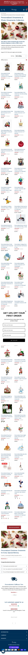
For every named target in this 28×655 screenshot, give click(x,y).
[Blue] (15, 498)
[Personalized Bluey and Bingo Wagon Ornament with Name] (7, 124)
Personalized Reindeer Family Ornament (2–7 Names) (20, 132)
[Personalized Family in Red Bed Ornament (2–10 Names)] (7, 105)
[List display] (26, 60)
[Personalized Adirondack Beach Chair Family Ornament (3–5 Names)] (21, 505)
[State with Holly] (4, 421)
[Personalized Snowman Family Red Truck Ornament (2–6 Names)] (7, 162)
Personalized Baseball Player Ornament (19, 473)
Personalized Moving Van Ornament (6, 491)
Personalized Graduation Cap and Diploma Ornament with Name (6, 94)
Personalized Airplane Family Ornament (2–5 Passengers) (20, 265)
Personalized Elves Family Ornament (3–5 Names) (6, 360)
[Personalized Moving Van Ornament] (7, 484)
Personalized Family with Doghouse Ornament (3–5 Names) (7, 151)
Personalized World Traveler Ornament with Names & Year (20, 189)
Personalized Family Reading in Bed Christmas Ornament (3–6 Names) (20, 75)
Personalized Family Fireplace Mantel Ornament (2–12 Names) (6, 75)
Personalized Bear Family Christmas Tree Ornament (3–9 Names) (7, 246)
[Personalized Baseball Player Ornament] (21, 467)
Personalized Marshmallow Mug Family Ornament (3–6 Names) (7, 284)
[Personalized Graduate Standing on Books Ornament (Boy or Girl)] (7, 181)
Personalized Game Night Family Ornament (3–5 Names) (20, 437)
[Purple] (17, 498)
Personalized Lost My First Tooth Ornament (6, 512)
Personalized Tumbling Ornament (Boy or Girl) (6, 207)
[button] (12, 595)
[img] (14, 604)
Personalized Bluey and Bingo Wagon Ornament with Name (6, 132)
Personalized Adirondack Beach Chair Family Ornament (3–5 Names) (20, 513)
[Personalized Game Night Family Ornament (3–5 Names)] (21, 428)
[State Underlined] (2, 421)
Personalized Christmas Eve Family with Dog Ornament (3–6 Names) (21, 208)
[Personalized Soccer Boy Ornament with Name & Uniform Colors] (21, 409)
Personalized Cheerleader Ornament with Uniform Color (20, 492)
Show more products (14, 527)
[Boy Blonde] (2, 518)
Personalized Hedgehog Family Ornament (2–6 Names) (6, 398)
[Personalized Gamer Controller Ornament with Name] (21, 295)
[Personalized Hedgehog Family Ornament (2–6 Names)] (7, 390)
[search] (4, 9)
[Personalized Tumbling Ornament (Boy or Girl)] (7, 200)
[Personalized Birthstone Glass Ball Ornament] (21, 143)
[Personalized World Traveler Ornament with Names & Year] (21, 181)
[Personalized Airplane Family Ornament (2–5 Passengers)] (21, 257)
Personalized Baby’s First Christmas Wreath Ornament (6, 265)
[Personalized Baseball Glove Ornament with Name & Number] (7, 447)
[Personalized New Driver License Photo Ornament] (7, 409)
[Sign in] (23, 9)
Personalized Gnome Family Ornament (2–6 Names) (20, 113)
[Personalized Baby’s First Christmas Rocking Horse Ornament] (21, 390)
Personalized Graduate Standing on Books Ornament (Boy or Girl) (6, 189)
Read (4, 558)
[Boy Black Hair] (8, 518)
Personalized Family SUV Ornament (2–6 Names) (6, 226)
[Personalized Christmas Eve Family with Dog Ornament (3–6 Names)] (21, 200)
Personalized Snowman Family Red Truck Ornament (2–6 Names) (6, 170)
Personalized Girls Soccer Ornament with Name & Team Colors (6, 379)
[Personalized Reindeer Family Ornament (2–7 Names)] (21, 124)
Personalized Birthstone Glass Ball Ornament (20, 150)
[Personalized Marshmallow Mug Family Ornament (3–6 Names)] (7, 276)
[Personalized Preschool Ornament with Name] (7, 428)
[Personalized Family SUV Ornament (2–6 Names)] (7, 219)
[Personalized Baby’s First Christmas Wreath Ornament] (7, 257)
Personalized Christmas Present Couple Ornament (21, 378)
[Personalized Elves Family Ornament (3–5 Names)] (7, 353)
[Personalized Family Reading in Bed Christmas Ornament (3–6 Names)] (21, 67)
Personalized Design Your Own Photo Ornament (6, 473)
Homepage (3, 13)
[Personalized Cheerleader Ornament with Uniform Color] (21, 484)
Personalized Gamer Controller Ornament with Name (20, 303)
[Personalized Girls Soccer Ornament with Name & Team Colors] (7, 371)
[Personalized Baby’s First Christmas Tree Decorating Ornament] (21, 86)
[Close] (25, 311)
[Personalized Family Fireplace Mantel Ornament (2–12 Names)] (7, 67)
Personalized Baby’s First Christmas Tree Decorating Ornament (21, 94)
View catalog (2, 9)
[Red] (19, 498)
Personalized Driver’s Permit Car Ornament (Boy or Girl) (21, 226)
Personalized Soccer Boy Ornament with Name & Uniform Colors (20, 417)
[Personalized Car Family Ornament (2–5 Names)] (21, 353)
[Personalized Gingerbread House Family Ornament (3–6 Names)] (7, 295)
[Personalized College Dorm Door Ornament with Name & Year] (21, 238)
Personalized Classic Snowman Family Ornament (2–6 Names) (20, 284)
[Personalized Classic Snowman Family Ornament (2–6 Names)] (21, 276)
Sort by (12, 56)
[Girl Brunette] (6, 518)
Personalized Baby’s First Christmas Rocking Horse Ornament (20, 398)
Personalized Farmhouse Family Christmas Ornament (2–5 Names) (20, 170)
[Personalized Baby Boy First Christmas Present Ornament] (21, 447)
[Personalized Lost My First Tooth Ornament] (7, 505)
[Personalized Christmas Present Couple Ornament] (21, 371)
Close (26, 3)
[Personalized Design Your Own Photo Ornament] (7, 467)
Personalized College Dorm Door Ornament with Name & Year (21, 246)
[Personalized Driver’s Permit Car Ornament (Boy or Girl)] (21, 219)
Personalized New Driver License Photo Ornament (6, 416)
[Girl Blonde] (4, 518)
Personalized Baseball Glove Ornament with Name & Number (6, 455)
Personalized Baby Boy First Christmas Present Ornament (21, 455)
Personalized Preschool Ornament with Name (6, 436)
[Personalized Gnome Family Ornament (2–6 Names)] (21, 105)
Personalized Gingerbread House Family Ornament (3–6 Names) (7, 303)
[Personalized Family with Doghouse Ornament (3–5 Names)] (7, 143)
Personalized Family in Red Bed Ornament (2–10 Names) (7, 113)
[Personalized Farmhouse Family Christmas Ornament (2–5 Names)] (21, 162)
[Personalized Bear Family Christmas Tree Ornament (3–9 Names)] (7, 238)
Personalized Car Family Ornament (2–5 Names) (20, 360)
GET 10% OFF (14, 340)
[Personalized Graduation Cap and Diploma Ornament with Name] (7, 86)
